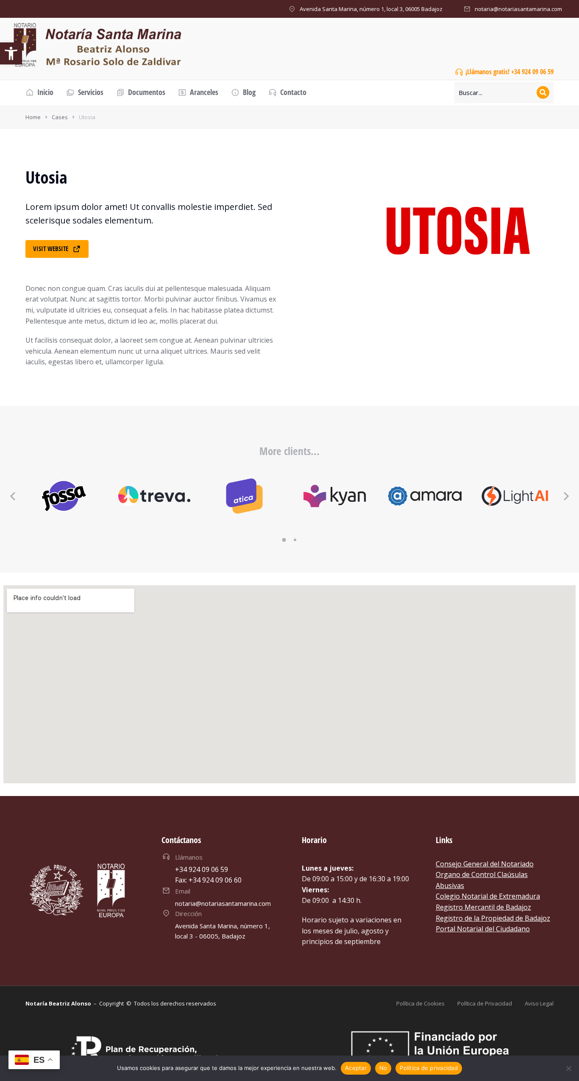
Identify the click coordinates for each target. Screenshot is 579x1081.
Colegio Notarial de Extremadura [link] (488, 896)
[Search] (543, 92)
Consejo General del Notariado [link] (485, 864)
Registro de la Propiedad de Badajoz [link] (493, 918)
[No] (568, 1068)
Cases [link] (60, 117)
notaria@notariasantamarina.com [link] (518, 9)
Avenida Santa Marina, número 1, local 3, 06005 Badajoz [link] (371, 9)
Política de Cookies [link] (420, 1003)
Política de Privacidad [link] (484, 1003)
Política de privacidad (429, 1067)
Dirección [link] (188, 913)
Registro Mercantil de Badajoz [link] (483, 907)
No (383, 1067)
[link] (11, 53)
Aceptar (356, 1067)
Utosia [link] (87, 117)
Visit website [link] (50, 248)
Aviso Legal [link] (539, 1003)
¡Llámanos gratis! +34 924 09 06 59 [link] (509, 71)
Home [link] (33, 117)
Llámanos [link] (189, 857)
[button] (284, 540)
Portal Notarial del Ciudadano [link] (483, 928)
